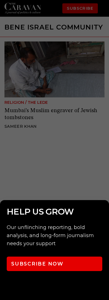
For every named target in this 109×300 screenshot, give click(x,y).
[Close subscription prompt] (103, 212)
